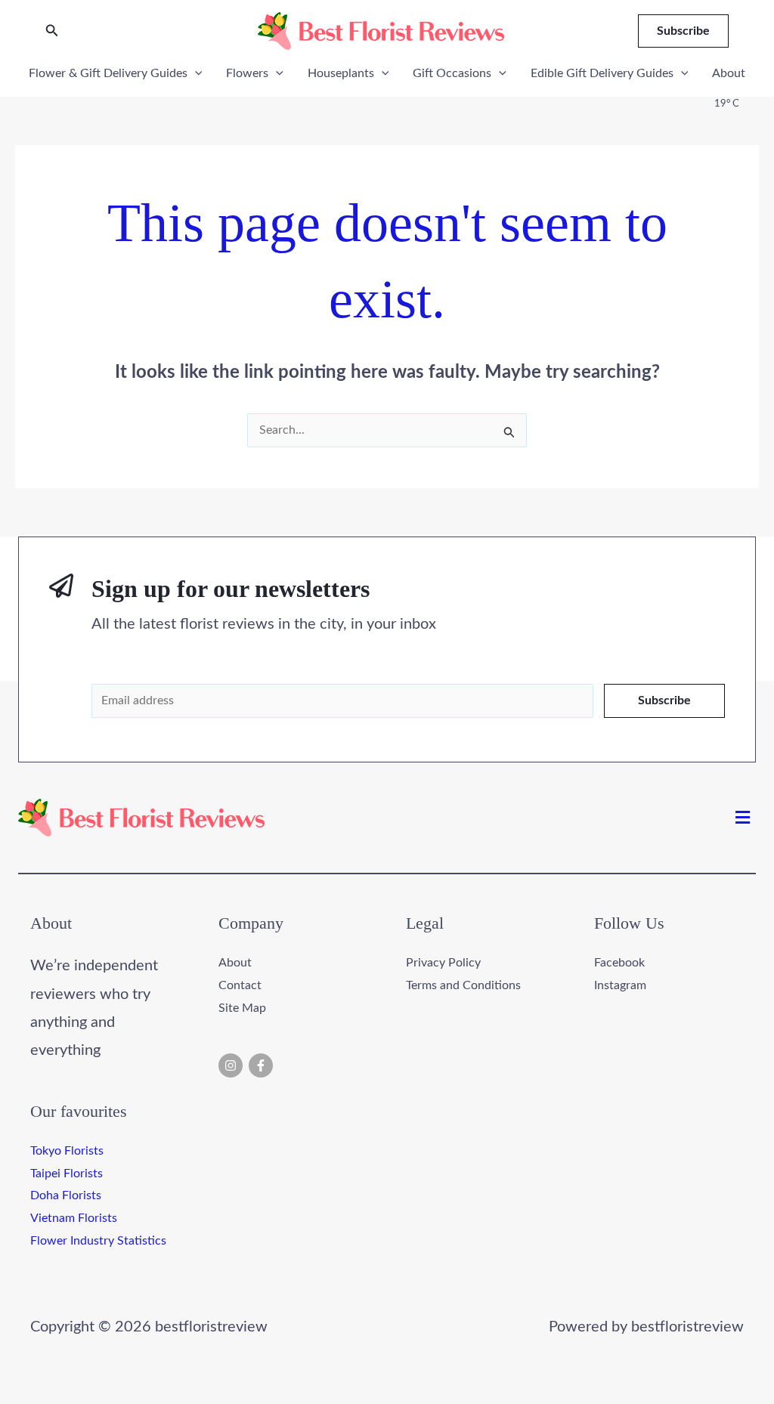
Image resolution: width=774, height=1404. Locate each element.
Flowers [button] (247, 73)
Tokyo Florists (67, 1151)
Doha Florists (65, 1195)
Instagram (620, 985)
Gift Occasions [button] (452, 73)
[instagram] (232, 1065)
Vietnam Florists (73, 1218)
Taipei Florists (66, 1173)
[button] (52, 31)
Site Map (242, 1008)
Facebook (619, 963)
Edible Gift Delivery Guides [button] (602, 73)
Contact (240, 985)
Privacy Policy (443, 963)
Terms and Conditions (463, 985)
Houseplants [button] (341, 73)
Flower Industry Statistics (98, 1241)
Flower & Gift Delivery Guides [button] (108, 73)
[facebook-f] (263, 1065)
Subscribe (664, 700)
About (728, 73)
